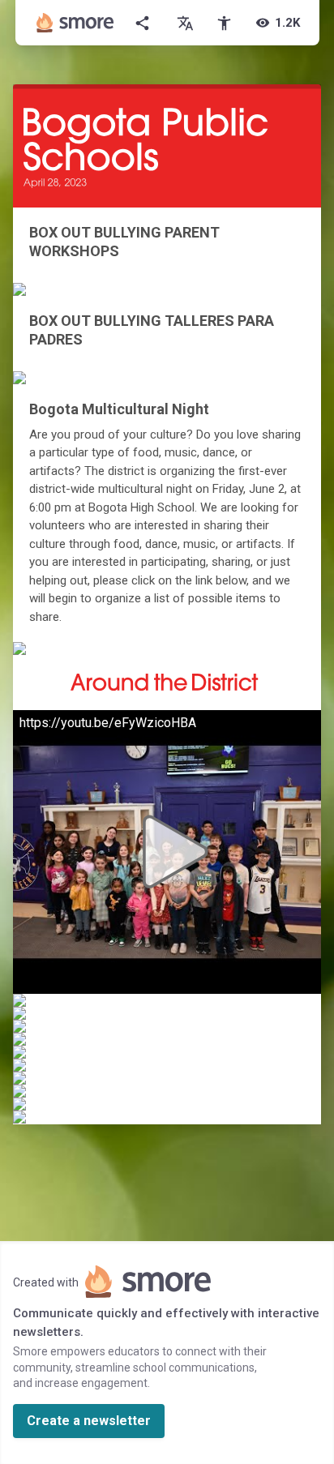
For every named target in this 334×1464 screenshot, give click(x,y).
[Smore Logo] (75, 23)
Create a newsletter (89, 1420)
